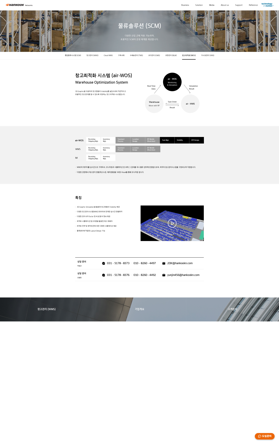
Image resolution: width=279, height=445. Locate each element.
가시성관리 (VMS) (207, 55)
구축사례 (121, 55)
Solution (199, 5)
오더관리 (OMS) (154, 55)
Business (185, 5)
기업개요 (139, 309)
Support (238, 5)
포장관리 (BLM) (171, 55)
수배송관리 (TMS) (136, 55)
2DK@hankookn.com (180, 263)
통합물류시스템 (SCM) (73, 55)
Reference (253, 5)
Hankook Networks (19, 5)
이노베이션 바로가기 (268, 5)
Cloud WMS (108, 55)
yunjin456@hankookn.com (183, 275)
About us (225, 5)
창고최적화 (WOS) (189, 55)
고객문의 (232, 309)
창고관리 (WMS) (92, 55)
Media (211, 5)
